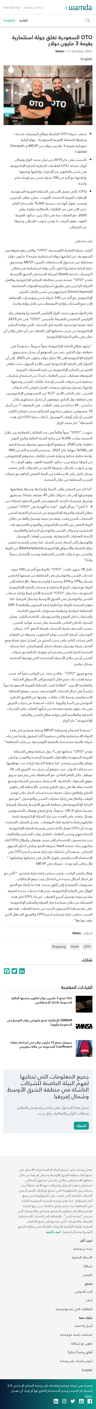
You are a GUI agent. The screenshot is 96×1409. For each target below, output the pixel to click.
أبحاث (89, 1300)
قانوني (87, 1275)
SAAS (75, 946)
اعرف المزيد (53, 1232)
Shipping (59, 946)
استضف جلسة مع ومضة (76, 1334)
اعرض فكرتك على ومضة (76, 1361)
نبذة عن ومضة (33, 7)
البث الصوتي (83, 1291)
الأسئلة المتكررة (82, 1257)
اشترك (81, 1125)
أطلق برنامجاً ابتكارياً (80, 1352)
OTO (87, 946)
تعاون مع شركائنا (81, 1343)
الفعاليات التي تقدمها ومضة (74, 1309)
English (9, 20)
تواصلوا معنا (12, 7)
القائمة (23, 20)
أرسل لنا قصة (83, 1326)
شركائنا (87, 1266)
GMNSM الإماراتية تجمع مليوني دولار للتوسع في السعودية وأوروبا (39, 1022)
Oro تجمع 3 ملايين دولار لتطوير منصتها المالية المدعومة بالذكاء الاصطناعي (41, 1000)
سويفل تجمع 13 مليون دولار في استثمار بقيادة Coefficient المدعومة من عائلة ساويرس (41, 1044)
